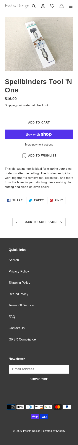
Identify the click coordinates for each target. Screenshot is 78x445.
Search (14, 260)
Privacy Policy (19, 271)
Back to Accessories (42, 222)
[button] (52, 5)
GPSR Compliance (22, 339)
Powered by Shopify (53, 430)
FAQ (12, 316)
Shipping (11, 105)
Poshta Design (32, 430)
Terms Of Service (21, 305)
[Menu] (70, 6)
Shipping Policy (19, 282)
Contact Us (17, 328)
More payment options (39, 144)
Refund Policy (18, 294)
